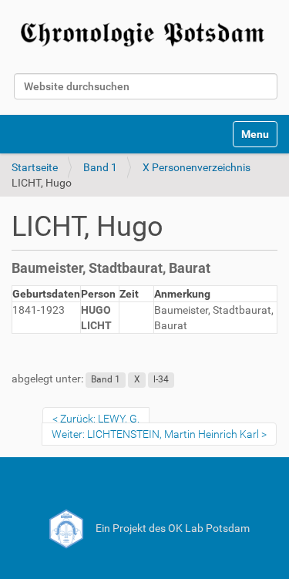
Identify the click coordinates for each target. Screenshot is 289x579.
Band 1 (100, 167)
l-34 (161, 379)
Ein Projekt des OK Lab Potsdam (171, 528)
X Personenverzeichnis (196, 167)
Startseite (35, 167)
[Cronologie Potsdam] (144, 32)
